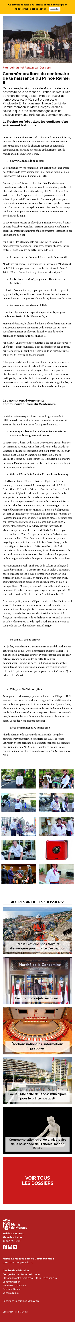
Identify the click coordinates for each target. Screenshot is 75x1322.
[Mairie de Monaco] (15, 1225)
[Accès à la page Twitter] (15, 1247)
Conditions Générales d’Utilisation (21, 1301)
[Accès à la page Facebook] (5, 1247)
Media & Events (20, 1312)
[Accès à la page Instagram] (10, 1247)
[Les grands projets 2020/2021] (37, 980)
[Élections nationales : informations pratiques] (37, 1030)
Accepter (54, 9)
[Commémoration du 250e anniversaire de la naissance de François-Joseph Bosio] (37, 1130)
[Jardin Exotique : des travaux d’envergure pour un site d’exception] (37, 930)
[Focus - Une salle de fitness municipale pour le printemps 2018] (37, 1080)
